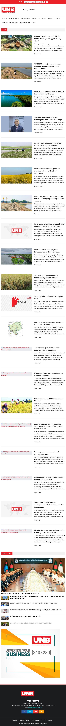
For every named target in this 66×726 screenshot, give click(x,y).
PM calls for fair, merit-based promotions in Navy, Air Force (20, 593)
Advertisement (37, 720)
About (15, 720)
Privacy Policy (24, 720)
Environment (13, 23)
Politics (4, 23)
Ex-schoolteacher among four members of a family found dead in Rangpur (33, 603)
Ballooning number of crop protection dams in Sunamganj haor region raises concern (49, 198)
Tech (10, 18)
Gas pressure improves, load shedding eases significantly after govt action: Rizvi (36, 610)
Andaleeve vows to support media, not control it (25, 616)
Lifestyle (50, 18)
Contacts (48, 720)
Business (16, 18)
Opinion (57, 18)
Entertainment (25, 18)
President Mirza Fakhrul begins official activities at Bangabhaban (31, 623)
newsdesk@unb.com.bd (33, 708)
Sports (4, 18)
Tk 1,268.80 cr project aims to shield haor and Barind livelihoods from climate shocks (47, 66)
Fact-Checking (25, 23)
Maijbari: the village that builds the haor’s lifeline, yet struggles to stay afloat (47, 38)
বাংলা (20, 2)
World (44, 18)
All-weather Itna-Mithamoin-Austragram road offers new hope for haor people (48, 504)
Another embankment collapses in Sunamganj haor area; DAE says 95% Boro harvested (48, 426)
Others (33, 23)
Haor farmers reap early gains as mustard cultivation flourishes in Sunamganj (47, 171)
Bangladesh (36, 18)
